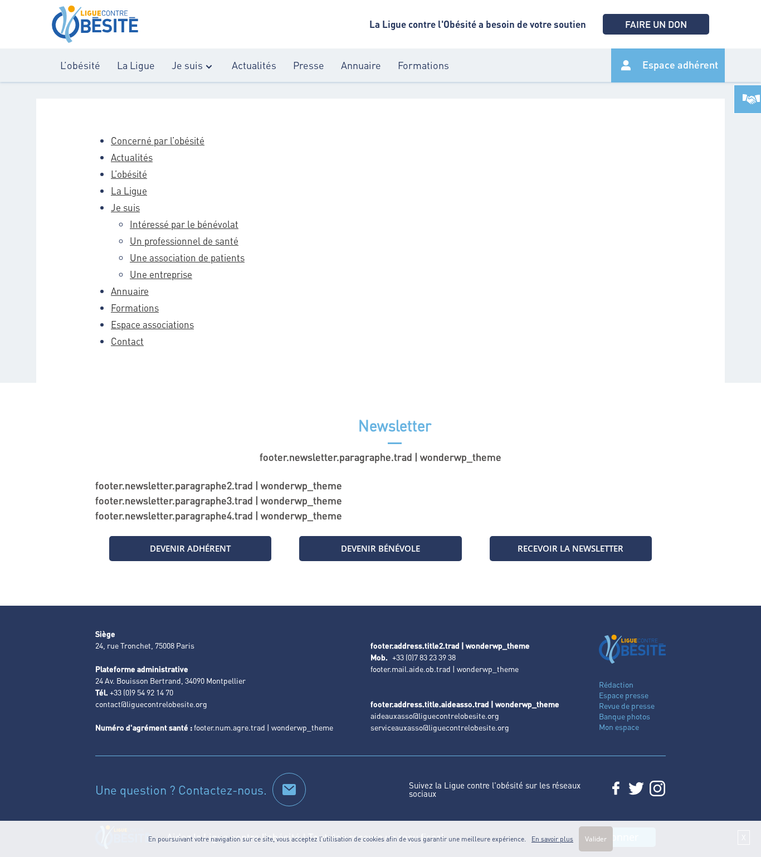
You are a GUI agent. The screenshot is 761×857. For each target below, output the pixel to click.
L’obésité (80, 65)
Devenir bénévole (380, 548)
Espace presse (623, 695)
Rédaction (616, 684)
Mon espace (619, 727)
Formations (423, 65)
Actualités (254, 65)
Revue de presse (627, 705)
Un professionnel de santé (184, 241)
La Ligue (136, 65)
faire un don (656, 24)
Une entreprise (161, 274)
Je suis (187, 65)
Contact (127, 341)
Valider (596, 839)
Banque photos (624, 716)
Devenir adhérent (190, 548)
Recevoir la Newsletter (570, 548)
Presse (308, 65)
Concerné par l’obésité (157, 140)
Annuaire (361, 65)
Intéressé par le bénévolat (184, 224)
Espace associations (152, 324)
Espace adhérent (680, 64)
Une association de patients (187, 257)
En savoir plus (552, 839)
